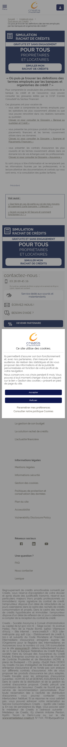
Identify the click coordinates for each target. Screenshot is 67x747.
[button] (33, 392)
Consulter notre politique (33, 411)
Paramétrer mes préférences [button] (33, 407)
